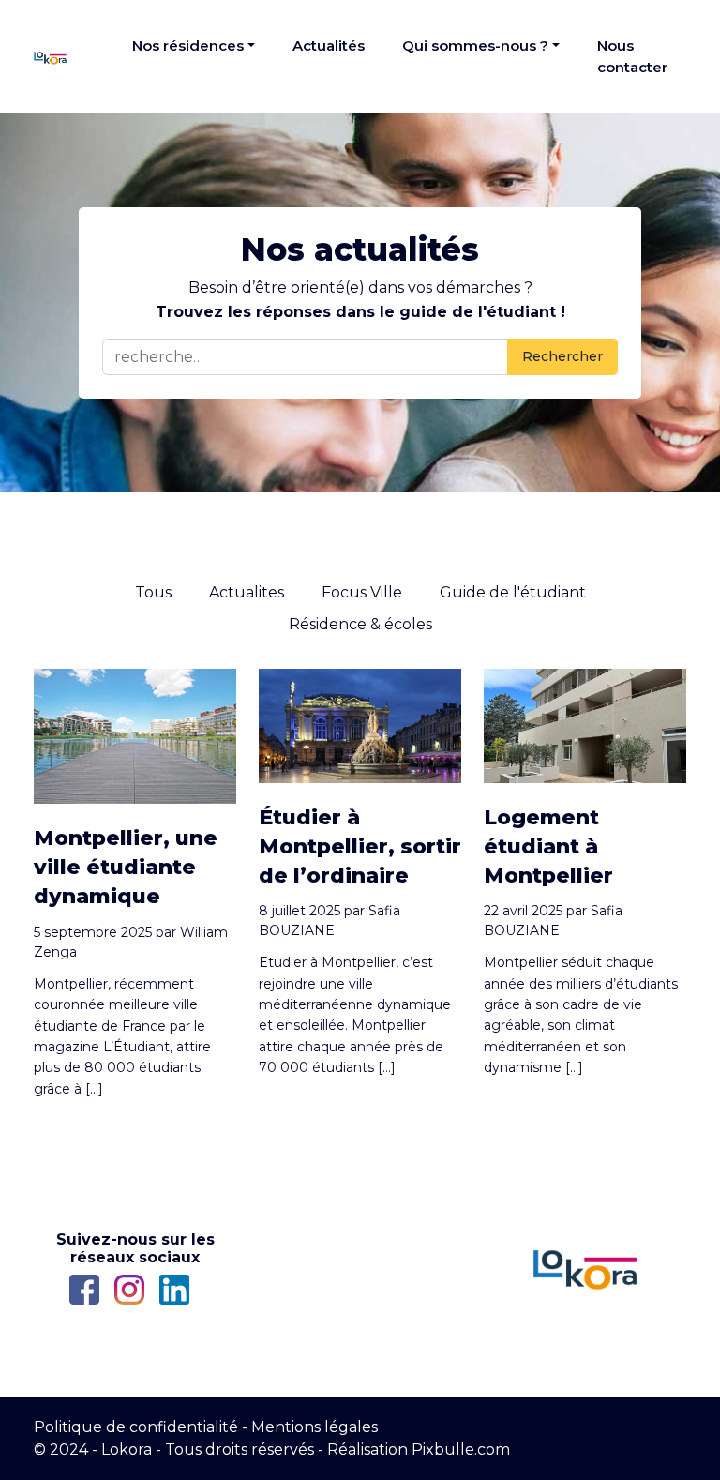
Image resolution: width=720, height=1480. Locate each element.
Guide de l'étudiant (513, 592)
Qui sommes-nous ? (475, 45)
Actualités (328, 45)
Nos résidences (188, 45)
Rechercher (562, 356)
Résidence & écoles (360, 624)
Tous (153, 592)
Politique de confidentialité (136, 1427)
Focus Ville (362, 592)
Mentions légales (314, 1427)
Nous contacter (632, 56)
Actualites (246, 592)
